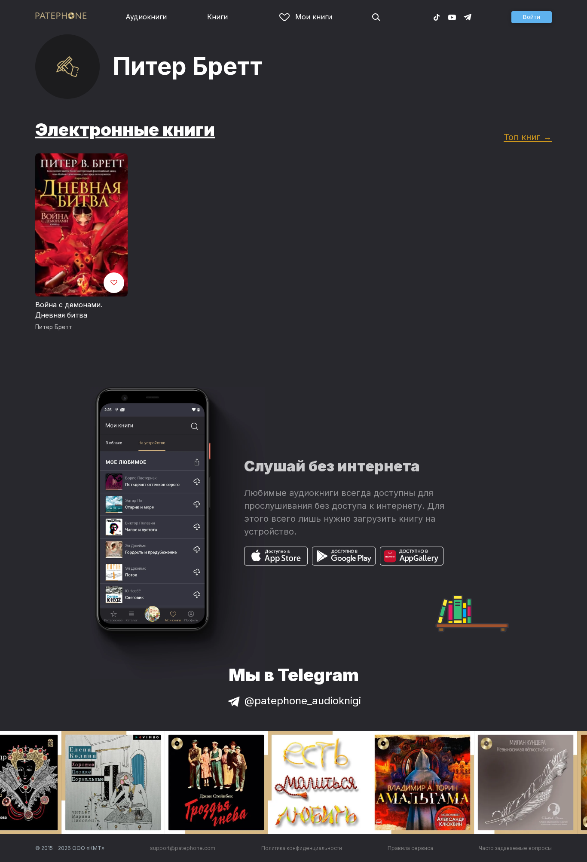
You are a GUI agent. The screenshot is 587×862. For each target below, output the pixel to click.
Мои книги (313, 16)
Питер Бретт (53, 327)
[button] (531, 17)
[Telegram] (467, 16)
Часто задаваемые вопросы (515, 848)
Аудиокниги (146, 16)
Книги (217, 16)
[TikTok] (436, 16)
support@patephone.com (182, 848)
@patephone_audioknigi (303, 700)
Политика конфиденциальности (301, 848)
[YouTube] (452, 16)
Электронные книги (125, 129)
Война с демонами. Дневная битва (68, 309)
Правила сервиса (410, 848)
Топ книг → (528, 136)
